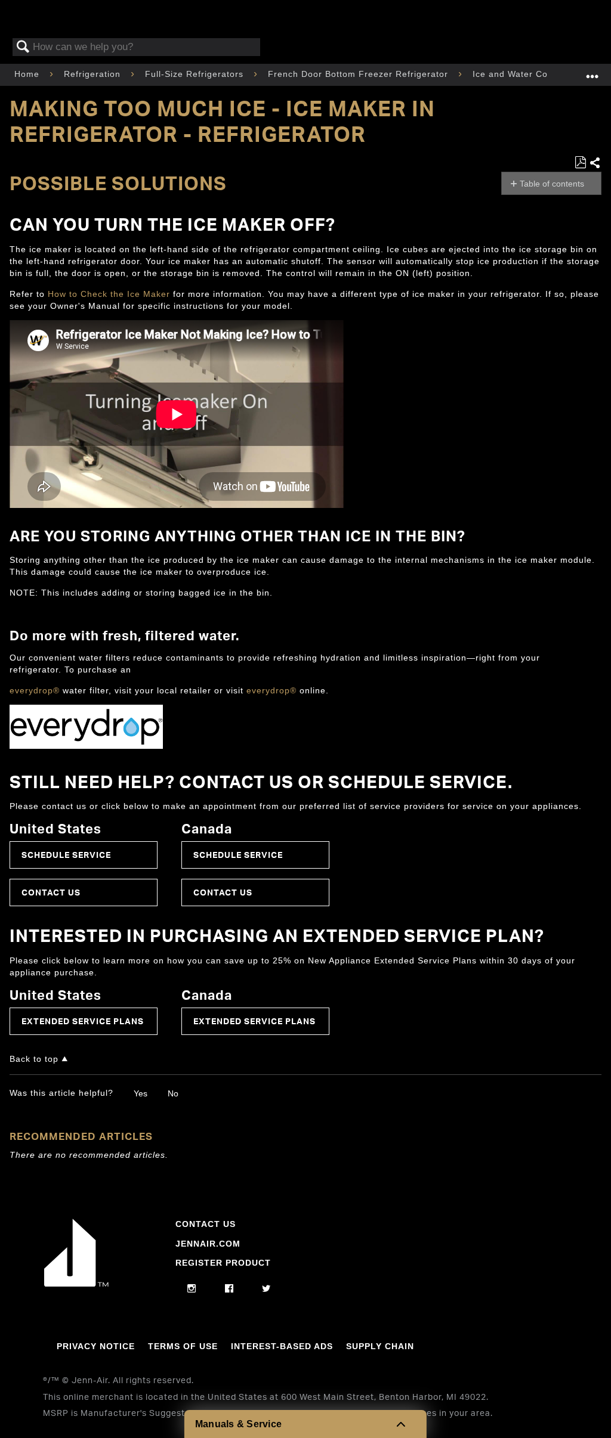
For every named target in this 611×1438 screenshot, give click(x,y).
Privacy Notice (96, 1346)
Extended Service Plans (82, 1021)
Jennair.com (207, 1243)
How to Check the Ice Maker (109, 294)
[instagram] (192, 1289)
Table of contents (552, 183)
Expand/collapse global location (592, 71)
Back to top (34, 1059)
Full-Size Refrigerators (195, 74)
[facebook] (229, 1289)
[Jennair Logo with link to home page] (76, 1283)
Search (23, 47)
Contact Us (51, 892)
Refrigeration (94, 74)
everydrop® (35, 690)
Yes (140, 1093)
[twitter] (266, 1289)
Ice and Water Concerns (526, 74)
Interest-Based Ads (282, 1346)
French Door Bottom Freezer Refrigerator (359, 74)
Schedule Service (66, 855)
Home (28, 74)
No (173, 1093)
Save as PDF (580, 162)
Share (595, 163)
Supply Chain (380, 1346)
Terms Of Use (183, 1346)
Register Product (223, 1262)
